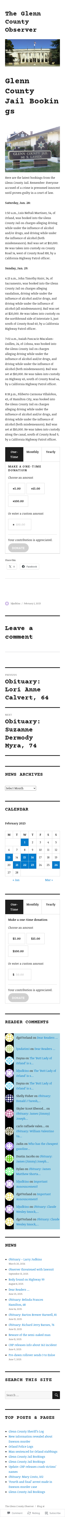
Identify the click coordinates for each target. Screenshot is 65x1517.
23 (32, 865)
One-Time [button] (14, 454)
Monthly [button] (32, 452)
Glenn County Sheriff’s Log (26, 1431)
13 (9, 857)
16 (32, 857)
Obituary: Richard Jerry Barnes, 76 (31, 1325)
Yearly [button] (50, 452)
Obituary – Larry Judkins (25, 1259)
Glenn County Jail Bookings (27, 1457)
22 (24, 865)
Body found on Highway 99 (26, 1279)
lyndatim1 (23, 1049)
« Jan (16, 880)
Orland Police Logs (21, 1446)
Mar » (49, 880)
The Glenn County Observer (23, 22)
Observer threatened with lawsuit (31, 1269)
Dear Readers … (47, 1038)
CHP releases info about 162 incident (33, 1345)
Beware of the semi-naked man (30, 1335)
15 (24, 857)
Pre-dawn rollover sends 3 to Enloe (32, 1355)
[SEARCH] (56, 1395)
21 (17, 865)
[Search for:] (29, 1395)
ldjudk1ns (15, 603)
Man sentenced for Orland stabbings (33, 1452)
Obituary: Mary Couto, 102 (26, 1477)
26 (56, 865)
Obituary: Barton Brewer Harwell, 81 (33, 1315)
